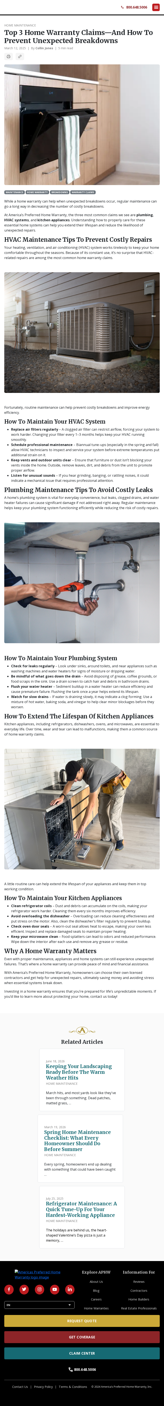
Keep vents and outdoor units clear (41, 460)
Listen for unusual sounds (33, 475)
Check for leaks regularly (32, 666)
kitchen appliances (53, 220)
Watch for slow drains (29, 696)
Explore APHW (96, 1272)
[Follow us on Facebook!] (9, 1290)
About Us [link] (96, 1282)
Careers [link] (96, 1299)
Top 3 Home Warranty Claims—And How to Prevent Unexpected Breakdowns (78, 37)
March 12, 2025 (15, 48)
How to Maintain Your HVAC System (54, 421)
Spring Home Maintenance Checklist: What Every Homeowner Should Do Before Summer (77, 1141)
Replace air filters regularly (34, 429)
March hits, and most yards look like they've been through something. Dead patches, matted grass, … (81, 1097)
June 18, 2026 (55, 1061)
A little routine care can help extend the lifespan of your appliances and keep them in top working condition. (75, 886)
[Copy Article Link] (20, 56)
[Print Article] (8, 56)
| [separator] (28, 48)
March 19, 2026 (55, 1127)
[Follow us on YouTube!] (54, 1290)
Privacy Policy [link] (43, 1387)
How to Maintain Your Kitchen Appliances (63, 898)
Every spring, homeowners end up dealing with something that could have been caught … (80, 1169)
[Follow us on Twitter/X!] (24, 1290)
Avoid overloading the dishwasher (40, 916)
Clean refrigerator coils (31, 906)
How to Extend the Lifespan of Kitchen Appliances (79, 716)
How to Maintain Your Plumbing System (60, 658)
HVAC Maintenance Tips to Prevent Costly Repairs (78, 239)
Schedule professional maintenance (42, 444)
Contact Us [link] (20, 1387)
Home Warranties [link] (96, 1308)
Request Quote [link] (82, 1321)
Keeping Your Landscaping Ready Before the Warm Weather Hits (79, 1072)
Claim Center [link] (82, 1353)
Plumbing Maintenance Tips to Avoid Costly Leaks (79, 490)
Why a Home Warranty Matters (50, 951)
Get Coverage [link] (82, 1337)
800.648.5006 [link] (82, 1370)
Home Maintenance (20, 25)
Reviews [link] (139, 1282)
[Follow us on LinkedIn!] (70, 1290)
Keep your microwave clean (34, 936)
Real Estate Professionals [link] (139, 1308)
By (42, 48)
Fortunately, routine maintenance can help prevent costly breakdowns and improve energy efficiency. (77, 410)
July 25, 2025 (54, 1198)
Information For (139, 1272)
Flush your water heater (31, 686)
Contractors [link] (138, 1291)
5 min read (65, 48)
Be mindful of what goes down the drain (46, 676)
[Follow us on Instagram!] (39, 1290)
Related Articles (82, 1042)
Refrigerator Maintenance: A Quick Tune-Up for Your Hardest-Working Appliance (81, 1209)
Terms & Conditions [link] (73, 1387)
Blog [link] (96, 1291)
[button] (156, 7)
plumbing (144, 215)
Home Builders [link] (138, 1299)
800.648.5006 (134, 7)
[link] (24, 7)
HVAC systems (16, 220)
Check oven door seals (30, 926)
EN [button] (39, 1305)
